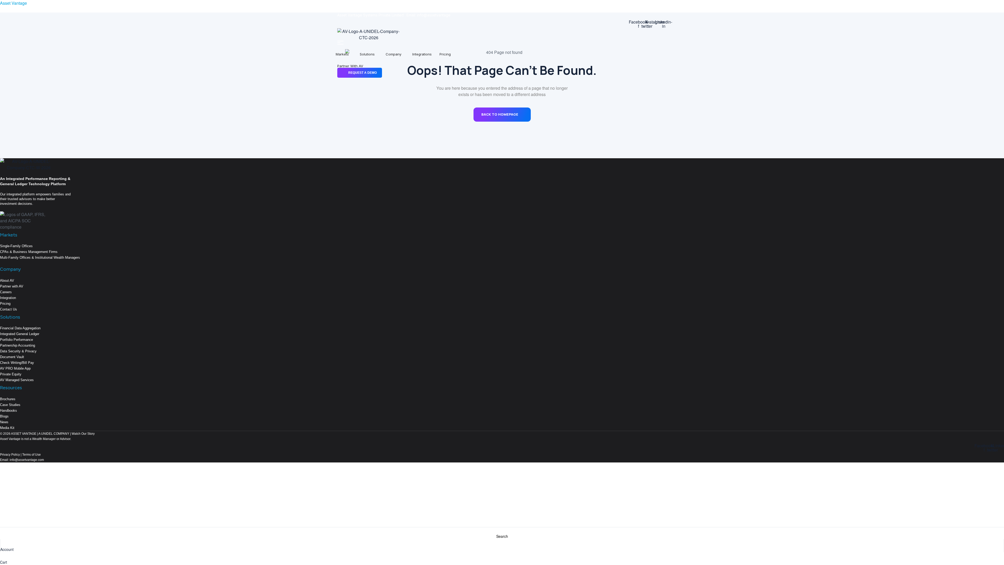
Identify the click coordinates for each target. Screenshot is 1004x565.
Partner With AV (350, 66)
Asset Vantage (13, 3)
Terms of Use (31, 454)
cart (3, 562)
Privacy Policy (10, 454)
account (7, 549)
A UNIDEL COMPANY (53, 434)
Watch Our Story (83, 434)
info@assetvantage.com (26, 460)
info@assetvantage (433, 15)
